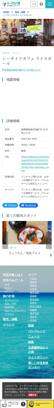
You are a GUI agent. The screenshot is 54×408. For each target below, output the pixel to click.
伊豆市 (33, 316)
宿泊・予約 (10, 303)
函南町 (33, 296)
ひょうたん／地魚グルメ (24, 253)
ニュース (34, 336)
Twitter (12, 205)
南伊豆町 (34, 292)
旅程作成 (9, 307)
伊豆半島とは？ (13, 274)
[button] (5, 240)
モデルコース (12, 300)
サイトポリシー (38, 357)
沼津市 (33, 285)
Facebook (30, 205)
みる (7, 284)
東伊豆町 (34, 313)
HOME (6, 12)
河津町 (33, 320)
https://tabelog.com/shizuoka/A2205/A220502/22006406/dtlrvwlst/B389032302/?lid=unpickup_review (35, 163)
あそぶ (8, 287)
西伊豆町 (34, 299)
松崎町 (33, 309)
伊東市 (33, 303)
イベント (9, 324)
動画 (31, 325)
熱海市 (33, 282)
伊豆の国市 (35, 306)
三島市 (33, 289)
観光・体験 (20, 12)
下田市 (33, 278)
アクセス (9, 314)
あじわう (9, 291)
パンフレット (37, 331)
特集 (31, 342)
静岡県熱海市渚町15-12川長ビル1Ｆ (22, 69)
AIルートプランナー (15, 310)
